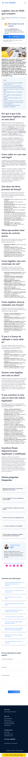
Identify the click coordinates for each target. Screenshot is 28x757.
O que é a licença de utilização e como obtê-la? (13, 98)
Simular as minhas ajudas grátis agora (14, 755)
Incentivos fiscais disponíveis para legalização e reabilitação (11, 106)
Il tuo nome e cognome (7, 659)
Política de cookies (8, 734)
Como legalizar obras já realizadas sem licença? (13, 95)
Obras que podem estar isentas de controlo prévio (14, 89)
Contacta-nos (7, 725)
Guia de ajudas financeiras (10, 711)
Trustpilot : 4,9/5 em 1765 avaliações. (15, 750)
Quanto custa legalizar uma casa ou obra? (13, 100)
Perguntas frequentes (9, 723)
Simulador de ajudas (9, 722)
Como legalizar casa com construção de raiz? (13, 92)
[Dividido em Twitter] (18, 566)
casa (11, 74)
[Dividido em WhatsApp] (21, 566)
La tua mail (4, 667)
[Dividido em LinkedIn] (10, 566)
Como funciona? (8, 718)
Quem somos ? (7, 720)
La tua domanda (5, 675)
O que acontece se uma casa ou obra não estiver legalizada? (13, 103)
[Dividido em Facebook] (7, 566)
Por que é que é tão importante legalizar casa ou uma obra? (13, 83)
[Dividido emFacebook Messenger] (14, 566)
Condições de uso (8, 735)
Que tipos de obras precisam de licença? (13, 87)
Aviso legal (6, 732)
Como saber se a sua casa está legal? (12, 85)
